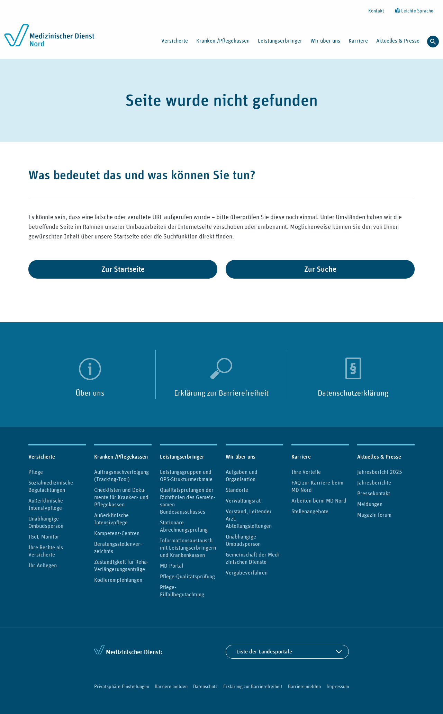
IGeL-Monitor (43, 536)
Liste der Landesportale (264, 651)
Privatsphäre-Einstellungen (121, 686)
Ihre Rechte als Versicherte (45, 551)
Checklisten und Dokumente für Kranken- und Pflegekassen (121, 497)
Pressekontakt (373, 493)
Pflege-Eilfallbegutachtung (182, 591)
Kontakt (376, 11)
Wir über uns (240, 456)
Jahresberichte (374, 482)
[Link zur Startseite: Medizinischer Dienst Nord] (49, 39)
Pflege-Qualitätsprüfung (187, 576)
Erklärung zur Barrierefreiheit (221, 392)
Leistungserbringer (182, 456)
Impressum (337, 686)
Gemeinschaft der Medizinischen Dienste (253, 558)
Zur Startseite (123, 269)
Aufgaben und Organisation (241, 475)
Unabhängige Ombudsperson (45, 522)
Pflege (35, 471)
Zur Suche (320, 269)
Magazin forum (374, 514)
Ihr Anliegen (42, 565)
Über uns (90, 392)
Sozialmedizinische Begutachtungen (50, 486)
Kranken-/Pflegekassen (121, 456)
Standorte (237, 489)
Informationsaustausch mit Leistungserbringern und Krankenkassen (188, 547)
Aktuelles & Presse (379, 456)
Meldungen (369, 503)
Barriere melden (171, 686)
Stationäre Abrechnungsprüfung (184, 526)
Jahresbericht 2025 (379, 471)
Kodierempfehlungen (118, 579)
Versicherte (41, 456)
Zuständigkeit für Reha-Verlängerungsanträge (121, 565)
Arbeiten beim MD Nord (318, 500)
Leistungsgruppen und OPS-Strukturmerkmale (186, 475)
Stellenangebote (309, 511)
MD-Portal (171, 565)
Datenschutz (205, 686)
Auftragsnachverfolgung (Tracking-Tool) (121, 475)
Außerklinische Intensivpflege (45, 504)
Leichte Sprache (416, 11)
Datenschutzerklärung (353, 392)
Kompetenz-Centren (116, 533)
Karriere (301, 456)
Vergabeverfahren (247, 572)
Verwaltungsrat (243, 500)
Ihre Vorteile (306, 471)
